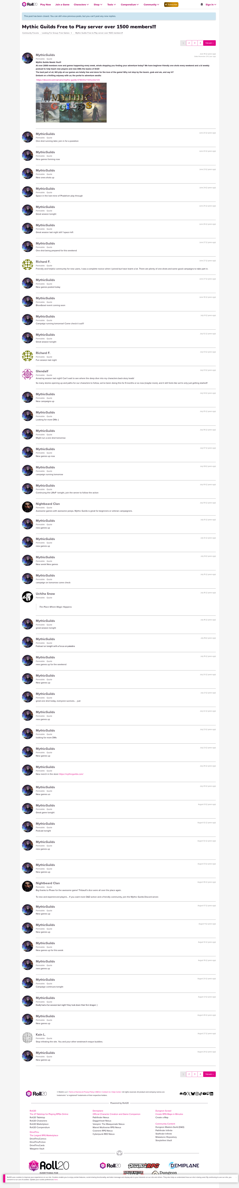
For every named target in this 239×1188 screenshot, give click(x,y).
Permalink (40, 58)
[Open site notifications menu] (202, 4)
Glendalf (42, 371)
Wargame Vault (37, 1148)
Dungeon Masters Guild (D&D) (169, 1127)
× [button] (236, 1177)
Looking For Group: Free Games (56, 33)
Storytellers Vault (163, 1140)
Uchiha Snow (45, 593)
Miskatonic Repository (166, 1137)
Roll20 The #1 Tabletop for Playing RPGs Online (49, 1112)
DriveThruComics (38, 1138)
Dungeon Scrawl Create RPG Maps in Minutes (169, 1112)
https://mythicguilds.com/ (71, 774)
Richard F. (43, 261)
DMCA (98, 1092)
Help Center (116, 1092)
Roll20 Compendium (40, 1127)
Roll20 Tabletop (37, 1117)
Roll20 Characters (38, 1120)
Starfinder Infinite (163, 1133)
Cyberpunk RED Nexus (104, 1134)
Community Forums (30, 33)
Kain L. (41, 1034)
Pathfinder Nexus (101, 1117)
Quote (49, 58)
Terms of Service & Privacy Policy (81, 1092)
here (56, 1179)
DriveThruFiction (38, 1142)
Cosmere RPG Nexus (103, 1130)
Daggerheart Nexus (102, 1120)
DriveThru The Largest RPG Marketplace (44, 1133)
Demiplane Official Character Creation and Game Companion (116, 1112)
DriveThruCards (37, 1145)
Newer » (209, 43)
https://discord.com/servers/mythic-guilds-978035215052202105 (68, 79)
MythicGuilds (45, 55)
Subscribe (172, 4)
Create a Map (161, 1117)
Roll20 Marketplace (39, 1124)
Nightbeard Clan (48, 503)
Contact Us (106, 1092)
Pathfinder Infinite (163, 1130)
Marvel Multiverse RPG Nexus (107, 1127)
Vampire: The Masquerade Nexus (108, 1124)
